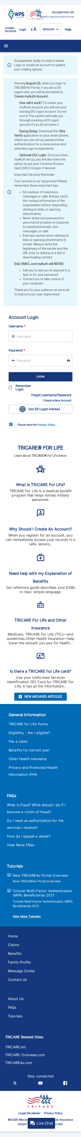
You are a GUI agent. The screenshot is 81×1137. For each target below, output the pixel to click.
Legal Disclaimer (29, 1113)
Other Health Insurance (28, 759)
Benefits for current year (29, 750)
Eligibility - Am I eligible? (29, 733)
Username (17, 326)
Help (68, 29)
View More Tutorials (27, 916)
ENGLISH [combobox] (48, 29)
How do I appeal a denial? (28, 836)
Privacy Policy (46, 424)
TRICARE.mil (15, 1047)
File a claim (18, 741)
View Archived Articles (43, 696)
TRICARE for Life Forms (28, 724)
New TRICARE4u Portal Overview (40, 875)
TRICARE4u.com (18, 1062)
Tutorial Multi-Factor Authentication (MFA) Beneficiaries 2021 (42, 893)
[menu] (6, 46)
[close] (75, 65)
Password (17, 350)
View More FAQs (20, 845)
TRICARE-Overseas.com (25, 1055)
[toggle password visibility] (68, 360)
